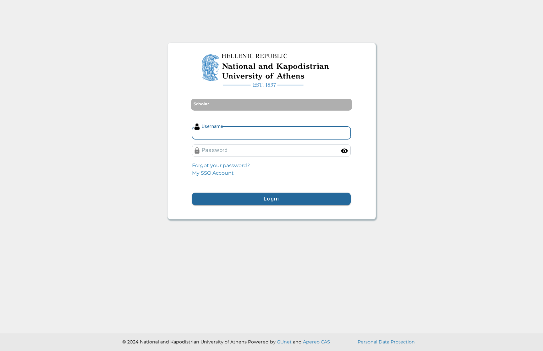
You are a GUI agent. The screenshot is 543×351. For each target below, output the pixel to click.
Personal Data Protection (386, 342)
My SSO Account (213, 173)
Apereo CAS (316, 342)
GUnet (284, 342)
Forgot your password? (221, 165)
